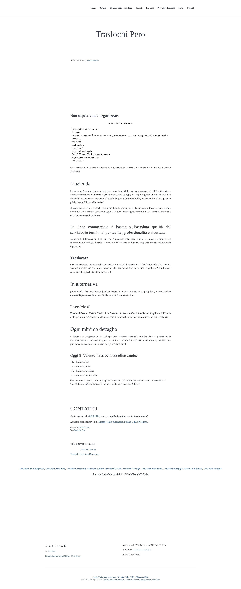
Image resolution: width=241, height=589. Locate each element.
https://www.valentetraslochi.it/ (86, 157)
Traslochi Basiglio (212, 468)
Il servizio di (77, 148)
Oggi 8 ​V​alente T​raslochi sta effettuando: (91, 154)
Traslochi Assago (131, 468)
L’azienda (76, 132)
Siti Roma (156, 580)
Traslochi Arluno (95, 468)
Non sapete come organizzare (85, 129)
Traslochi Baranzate (151, 468)
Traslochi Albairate (55, 468)
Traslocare (76, 141)
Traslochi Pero (84, 427)
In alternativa (78, 145)
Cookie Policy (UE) (126, 577)
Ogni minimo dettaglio (82, 151)
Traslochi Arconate (76, 468)
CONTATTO (77, 160)
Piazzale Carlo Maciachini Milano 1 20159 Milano (123, 421)
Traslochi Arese (113, 468)
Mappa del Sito (142, 577)
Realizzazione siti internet (114, 580)
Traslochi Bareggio (173, 468)
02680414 (94, 416)
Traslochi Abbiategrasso (31, 468)
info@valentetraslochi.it (142, 550)
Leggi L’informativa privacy (104, 577)
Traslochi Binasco (193, 468)
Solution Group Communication (138, 580)
